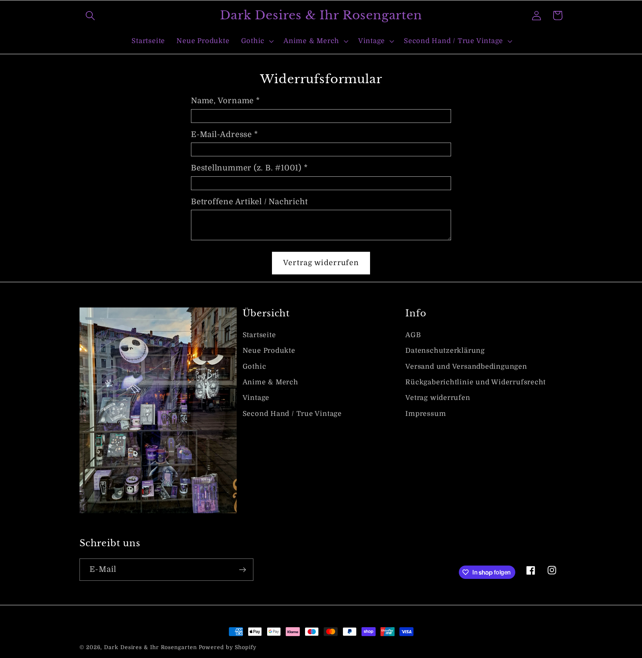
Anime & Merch (270, 382)
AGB (413, 335)
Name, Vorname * (225, 100)
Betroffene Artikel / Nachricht (249, 201)
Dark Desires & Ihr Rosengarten (150, 647)
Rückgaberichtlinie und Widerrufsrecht (475, 382)
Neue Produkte (269, 350)
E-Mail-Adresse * (224, 134)
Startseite (259, 335)
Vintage (256, 397)
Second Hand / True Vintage (292, 413)
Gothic (254, 366)
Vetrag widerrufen (437, 397)
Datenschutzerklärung (445, 350)
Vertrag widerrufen (321, 262)
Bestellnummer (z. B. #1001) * (249, 167)
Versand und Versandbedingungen (466, 366)
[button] (90, 15)
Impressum (425, 413)
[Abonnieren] (242, 569)
